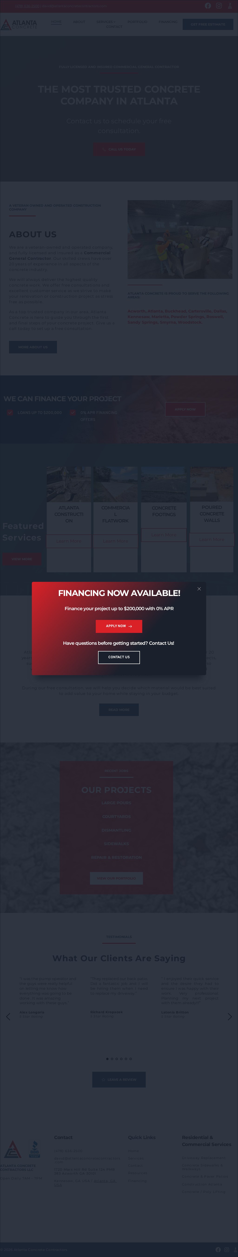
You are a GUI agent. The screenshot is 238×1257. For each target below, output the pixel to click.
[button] (199, 589)
